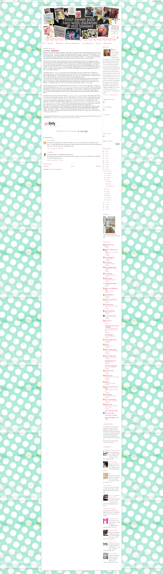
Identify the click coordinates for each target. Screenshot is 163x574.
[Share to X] (84, 131)
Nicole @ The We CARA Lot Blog (111, 366)
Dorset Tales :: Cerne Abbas (110, 383)
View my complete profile (111, 95)
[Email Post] (78, 131)
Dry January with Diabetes (110, 263)
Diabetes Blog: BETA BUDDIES (110, 283)
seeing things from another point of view (111, 306)
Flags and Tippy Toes (110, 186)
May (107, 191)
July (107, 180)
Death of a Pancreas (108, 278)
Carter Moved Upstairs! (112, 553)
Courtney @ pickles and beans (111, 339)
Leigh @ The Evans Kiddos (110, 311)
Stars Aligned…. (108, 296)
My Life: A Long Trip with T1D (111, 299)
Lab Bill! (109, 473)
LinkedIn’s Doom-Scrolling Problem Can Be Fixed (111, 253)
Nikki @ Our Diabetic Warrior (111, 349)
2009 (106, 207)
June (107, 189)
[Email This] (80, 131)
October (108, 175)
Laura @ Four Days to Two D (110, 356)
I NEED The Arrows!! (109, 362)
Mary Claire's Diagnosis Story (72, 43)
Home (43, 43)
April (107, 193)
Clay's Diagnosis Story (87, 43)
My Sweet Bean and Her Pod (110, 361)
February (108, 197)
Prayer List (98, 43)
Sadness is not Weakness (109, 291)
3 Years (106, 372)
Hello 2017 (107, 301)
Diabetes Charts (107, 43)
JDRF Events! (59, 43)
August (107, 177)
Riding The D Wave (108, 404)
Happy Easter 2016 (108, 312)
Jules (48, 152)
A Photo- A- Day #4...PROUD (110, 367)
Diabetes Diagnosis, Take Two (113, 518)
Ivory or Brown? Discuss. (112, 462)
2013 (106, 167)
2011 (106, 202)
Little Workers (108, 181)
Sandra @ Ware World (109, 245)
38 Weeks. (106, 317)
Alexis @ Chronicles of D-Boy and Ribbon (111, 387)
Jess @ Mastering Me (109, 334)
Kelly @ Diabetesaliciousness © (111, 267)
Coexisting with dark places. (110, 275)
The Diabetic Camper (109, 304)
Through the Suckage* (109, 258)
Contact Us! (50, 43)
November (108, 173)
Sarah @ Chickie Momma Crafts (111, 410)
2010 (106, 205)
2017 (106, 158)
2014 (106, 164)
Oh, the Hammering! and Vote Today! (109, 508)
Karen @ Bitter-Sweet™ (109, 295)
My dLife (106, 344)
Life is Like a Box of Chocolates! (111, 415)
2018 (106, 156)
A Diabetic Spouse (108, 394)
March (107, 195)
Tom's (89, 74)
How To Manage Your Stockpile (111, 400)
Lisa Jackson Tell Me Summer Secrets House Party (112, 377)
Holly (114, 50)
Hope (106, 322)
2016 (106, 160)
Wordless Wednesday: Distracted (111, 357)
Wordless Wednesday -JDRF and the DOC (111, 390)
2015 (106, 162)
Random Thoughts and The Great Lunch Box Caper (111, 406)
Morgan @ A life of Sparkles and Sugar (111, 289)
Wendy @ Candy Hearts (109, 413)
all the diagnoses (108, 341)
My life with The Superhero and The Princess (112, 418)
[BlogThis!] (82, 131)
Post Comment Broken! (106, 485)
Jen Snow (49, 140)
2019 (106, 153)
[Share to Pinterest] (87, 131)
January (108, 200)
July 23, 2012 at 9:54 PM (55, 148)
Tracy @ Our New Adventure (110, 399)
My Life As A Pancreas (109, 370)
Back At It (107, 246)
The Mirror (107, 285)
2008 (106, 209)
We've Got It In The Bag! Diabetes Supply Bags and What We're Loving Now (111, 330)
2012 (106, 169)
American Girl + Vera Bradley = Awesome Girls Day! (114, 496)
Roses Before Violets (108, 375)
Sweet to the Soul (108, 320)
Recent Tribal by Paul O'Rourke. (111, 396)
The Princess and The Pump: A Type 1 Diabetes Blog (112, 326)
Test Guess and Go (108, 262)
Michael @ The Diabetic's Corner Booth (111, 250)
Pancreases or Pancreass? (112, 530)
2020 (106, 151)
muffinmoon (107, 382)
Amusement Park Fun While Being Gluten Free (111, 351)
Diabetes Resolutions (109, 346)
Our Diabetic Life (108, 273)
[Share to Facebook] (85, 131)
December (108, 171)
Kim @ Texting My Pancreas (110, 316)
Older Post (98, 166)
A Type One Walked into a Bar (110, 336)
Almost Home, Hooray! (112, 542)
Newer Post (46, 166)
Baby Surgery (108, 184)
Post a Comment (47, 164)
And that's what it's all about (110, 280)
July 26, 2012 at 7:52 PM (55, 160)
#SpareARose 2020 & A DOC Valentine (110, 269)
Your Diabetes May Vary (110, 257)
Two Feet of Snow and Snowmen (114, 450)
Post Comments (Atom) (56, 169)
